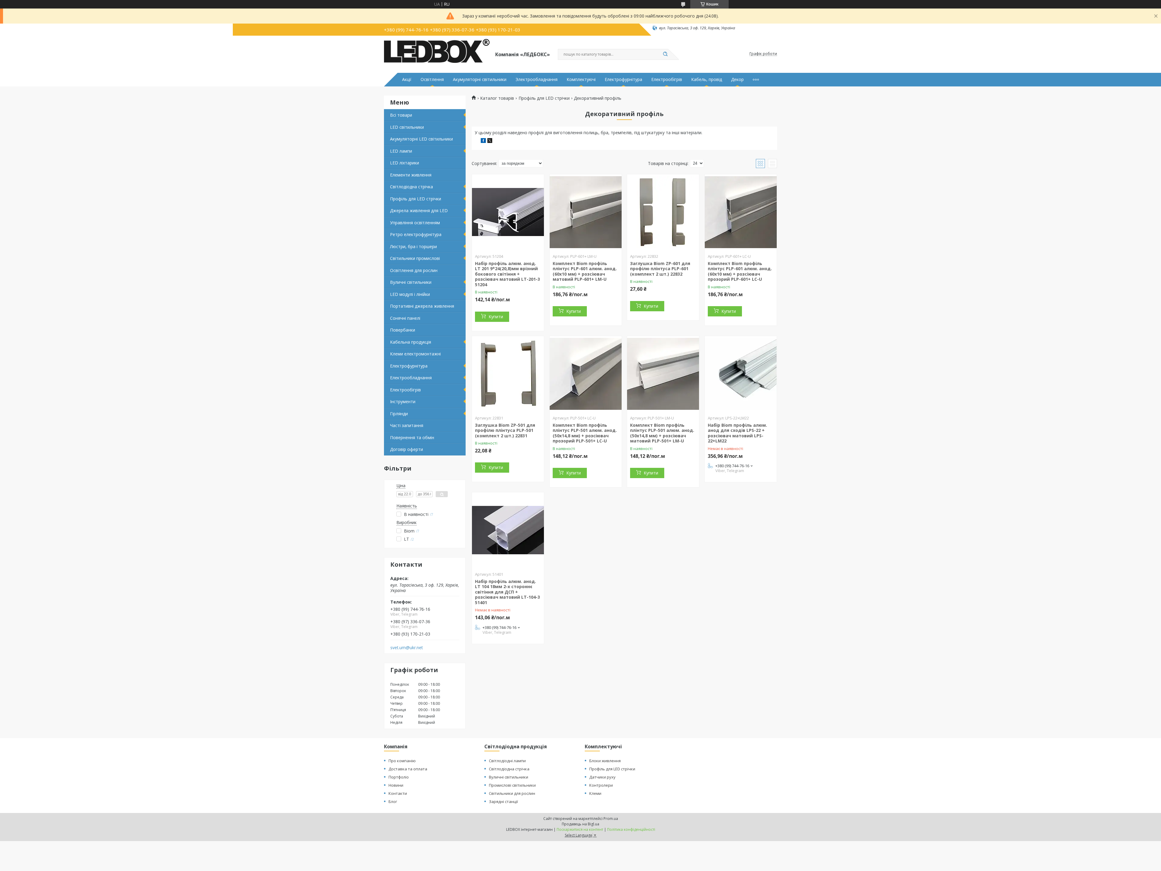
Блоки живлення (605, 760)
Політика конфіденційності (631, 829)
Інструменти (402, 401)
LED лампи (401, 151)
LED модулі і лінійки (410, 294)
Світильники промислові (415, 258)
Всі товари (401, 115)
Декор (737, 79)
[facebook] (483, 141)
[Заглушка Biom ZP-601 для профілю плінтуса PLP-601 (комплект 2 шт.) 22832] (663, 212)
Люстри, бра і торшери (413, 246)
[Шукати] (665, 54)
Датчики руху (602, 777)
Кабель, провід (706, 79)
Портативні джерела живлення (422, 306)
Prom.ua (610, 818)
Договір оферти (406, 449)
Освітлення (432, 79)
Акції (406, 79)
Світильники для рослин (512, 793)
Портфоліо (399, 777)
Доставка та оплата (408, 769)
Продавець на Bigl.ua (580, 824)
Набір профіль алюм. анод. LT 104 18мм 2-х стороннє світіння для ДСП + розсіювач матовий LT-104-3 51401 (507, 591)
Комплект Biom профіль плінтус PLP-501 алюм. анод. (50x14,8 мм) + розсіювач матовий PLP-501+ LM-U (662, 433)
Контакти (398, 793)
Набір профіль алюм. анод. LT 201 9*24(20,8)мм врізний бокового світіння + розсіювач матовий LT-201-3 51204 (507, 274)
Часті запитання (406, 425)
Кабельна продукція (410, 342)
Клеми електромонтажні (415, 354)
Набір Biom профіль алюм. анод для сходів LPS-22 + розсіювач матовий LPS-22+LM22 (737, 433)
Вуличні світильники (410, 282)
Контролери (601, 785)
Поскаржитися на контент (580, 829)
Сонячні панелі (405, 318)
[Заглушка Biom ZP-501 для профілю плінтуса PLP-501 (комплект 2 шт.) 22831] (508, 374)
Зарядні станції (503, 801)
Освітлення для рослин (413, 270)
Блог (393, 801)
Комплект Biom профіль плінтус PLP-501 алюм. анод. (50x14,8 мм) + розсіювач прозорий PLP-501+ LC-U (585, 433)
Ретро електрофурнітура (415, 234)
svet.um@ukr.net (406, 647)
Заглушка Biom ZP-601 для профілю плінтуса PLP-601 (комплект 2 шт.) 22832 (660, 269)
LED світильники (407, 127)
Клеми (595, 793)
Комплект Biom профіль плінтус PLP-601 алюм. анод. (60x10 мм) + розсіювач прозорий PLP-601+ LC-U (740, 271)
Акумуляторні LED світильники (421, 139)
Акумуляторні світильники (479, 79)
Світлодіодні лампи (507, 760)
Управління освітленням (415, 222)
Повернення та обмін (412, 437)
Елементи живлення (410, 175)
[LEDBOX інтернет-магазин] (437, 54)
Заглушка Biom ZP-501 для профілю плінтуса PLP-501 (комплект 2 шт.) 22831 (505, 430)
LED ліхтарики (404, 163)
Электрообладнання (536, 79)
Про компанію (402, 760)
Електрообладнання (411, 377)
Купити (496, 316)
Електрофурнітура (623, 79)
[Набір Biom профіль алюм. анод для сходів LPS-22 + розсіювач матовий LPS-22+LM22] (741, 374)
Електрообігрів (666, 79)
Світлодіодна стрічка (411, 186)
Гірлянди (399, 413)
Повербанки (402, 330)
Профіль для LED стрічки (415, 199)
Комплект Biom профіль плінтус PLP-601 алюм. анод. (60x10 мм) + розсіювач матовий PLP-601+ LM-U (585, 271)
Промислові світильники (512, 785)
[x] (489, 141)
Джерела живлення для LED (419, 210)
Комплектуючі (581, 79)
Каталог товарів (497, 98)
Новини (396, 785)
